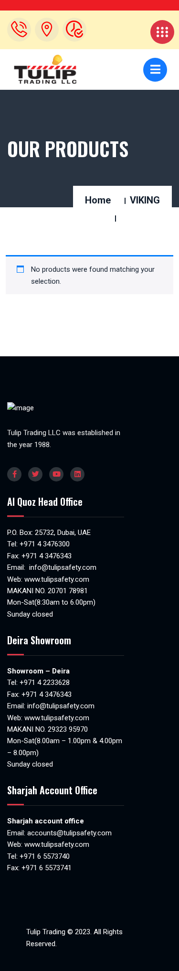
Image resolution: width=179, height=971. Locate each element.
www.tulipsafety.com (56, 579)
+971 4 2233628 (45, 682)
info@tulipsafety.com (61, 567)
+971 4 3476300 (45, 544)
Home (98, 200)
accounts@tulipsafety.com (68, 833)
